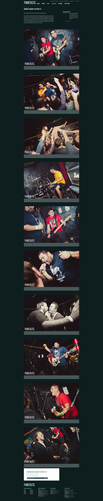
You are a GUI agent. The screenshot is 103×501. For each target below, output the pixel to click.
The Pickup (67, 3)
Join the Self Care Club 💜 (54, 1)
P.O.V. (25, 492)
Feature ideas (69, 496)
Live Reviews (69, 491)
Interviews (31, 490)
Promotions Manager (43, 493)
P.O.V (48, 3)
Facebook (55, 490)
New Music (68, 490)
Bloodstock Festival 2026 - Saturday (32, 474)
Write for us (69, 495)
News (38, 3)
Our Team (31, 491)
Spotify (53, 493)
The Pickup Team (41, 495)
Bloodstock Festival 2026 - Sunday (32, 473)
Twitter (53, 489)
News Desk (43, 494)
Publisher (42, 489)
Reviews (60, 3)
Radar (43, 3)
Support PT (31, 493)
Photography (69, 492)
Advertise (31, 492)
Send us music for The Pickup (64, 1)
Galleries (54, 3)
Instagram (53, 491)
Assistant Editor (42, 492)
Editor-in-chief (43, 490)
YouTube (54, 492)
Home (25, 489)
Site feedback (69, 497)
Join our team (72, 1)
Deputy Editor (42, 491)
